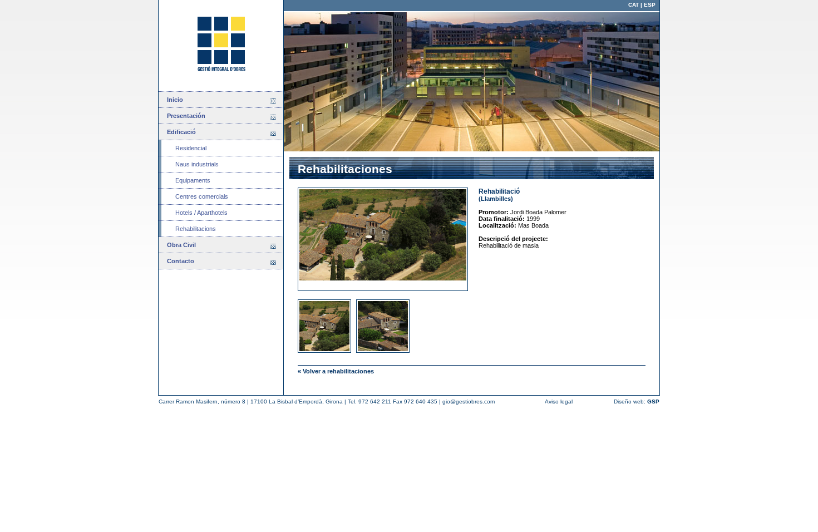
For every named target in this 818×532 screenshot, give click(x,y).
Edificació (181, 132)
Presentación (186, 115)
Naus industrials (197, 164)
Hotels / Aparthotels (201, 212)
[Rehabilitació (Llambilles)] (388, 239)
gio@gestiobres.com (468, 401)
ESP (650, 5)
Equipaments (192, 180)
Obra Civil (181, 245)
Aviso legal (559, 401)
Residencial (190, 148)
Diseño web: (636, 401)
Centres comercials (201, 196)
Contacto (180, 261)
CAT (633, 5)
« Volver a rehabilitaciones (336, 371)
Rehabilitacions (195, 228)
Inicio (175, 99)
